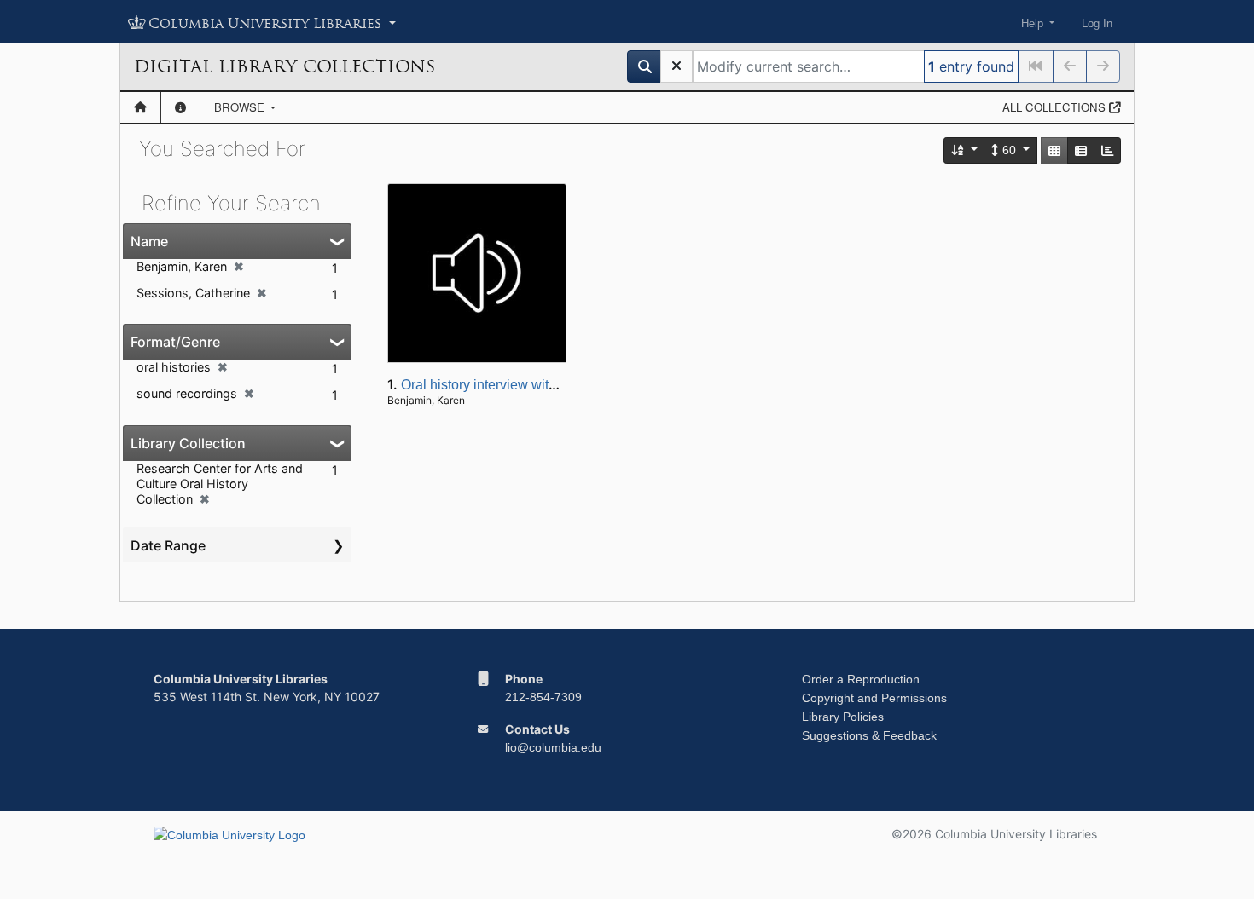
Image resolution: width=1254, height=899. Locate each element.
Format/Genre (175, 341)
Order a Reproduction (861, 679)
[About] (180, 107)
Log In (1097, 23)
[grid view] (1054, 150)
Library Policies (843, 716)
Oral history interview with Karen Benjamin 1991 (546, 384)
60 (1009, 150)
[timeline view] (1107, 150)
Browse (241, 107)
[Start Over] (676, 66)
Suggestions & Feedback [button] (869, 735)
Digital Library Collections (284, 66)
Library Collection (188, 443)
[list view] (1080, 150)
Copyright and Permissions (874, 698)
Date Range (168, 545)
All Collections (1055, 107)
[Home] (140, 107)
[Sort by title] (964, 150)
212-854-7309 (543, 697)
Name (149, 241)
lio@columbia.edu (553, 747)
